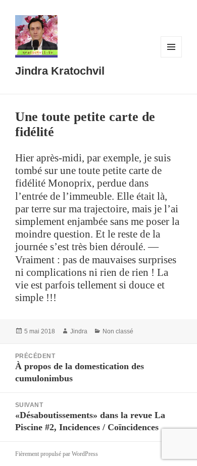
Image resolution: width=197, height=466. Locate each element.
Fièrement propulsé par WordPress (56, 453)
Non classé (118, 331)
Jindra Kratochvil (60, 71)
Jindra (78, 331)
